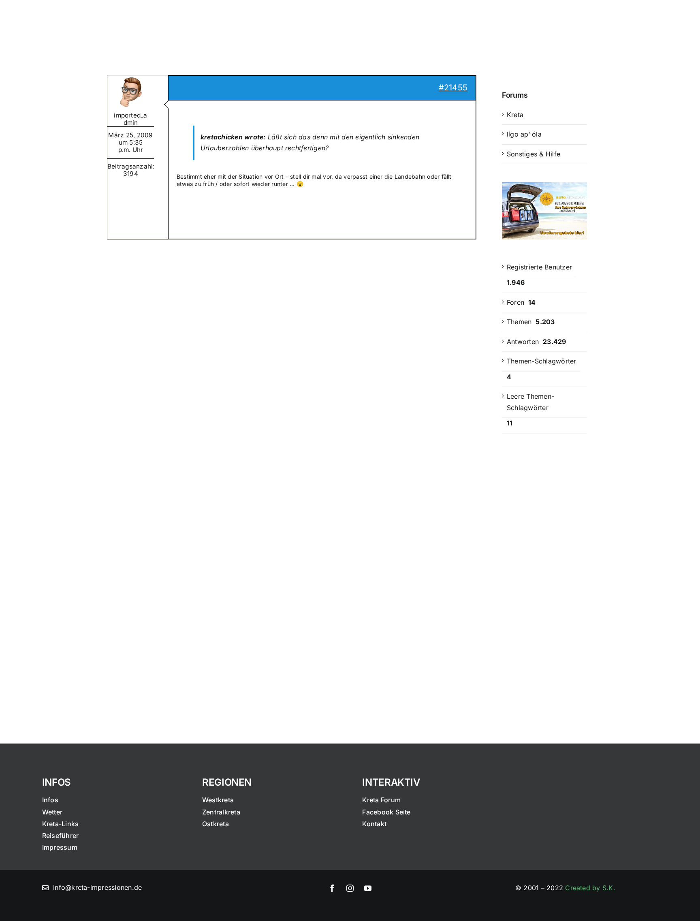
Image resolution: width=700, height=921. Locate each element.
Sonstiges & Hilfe (533, 154)
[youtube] (368, 888)
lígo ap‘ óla (524, 134)
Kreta (515, 115)
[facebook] (332, 888)
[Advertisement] (544, 573)
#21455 (453, 87)
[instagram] (350, 888)
